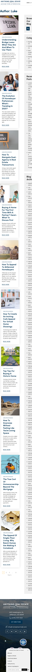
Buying (30, 42)
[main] (16, 299)
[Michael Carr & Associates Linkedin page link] (11, 631)
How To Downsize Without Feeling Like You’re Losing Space (9, 426)
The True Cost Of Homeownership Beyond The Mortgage (11, 484)
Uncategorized (7, 37)
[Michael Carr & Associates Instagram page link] (20, 631)
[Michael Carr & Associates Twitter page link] (16, 631)
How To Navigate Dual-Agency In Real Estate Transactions (9, 159)
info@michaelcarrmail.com (17, 627)
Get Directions (16, 622)
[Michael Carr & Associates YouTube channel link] (24, 631)
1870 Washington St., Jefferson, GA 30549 (16, 613)
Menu (28, 2)
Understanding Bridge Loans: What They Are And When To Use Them (9, 44)
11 (15, 572)
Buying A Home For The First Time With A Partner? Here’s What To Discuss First (9, 213)
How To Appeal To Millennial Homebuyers (9, 267)
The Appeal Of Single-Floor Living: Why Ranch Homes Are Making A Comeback (10, 541)
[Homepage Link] (11, 2)
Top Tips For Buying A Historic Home (9, 373)
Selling (30, 61)
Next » (10, 575)
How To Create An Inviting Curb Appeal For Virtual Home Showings (10, 320)
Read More (5, 66)
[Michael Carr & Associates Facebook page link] (7, 631)
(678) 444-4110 (17, 618)
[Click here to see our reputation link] (12, 641)
